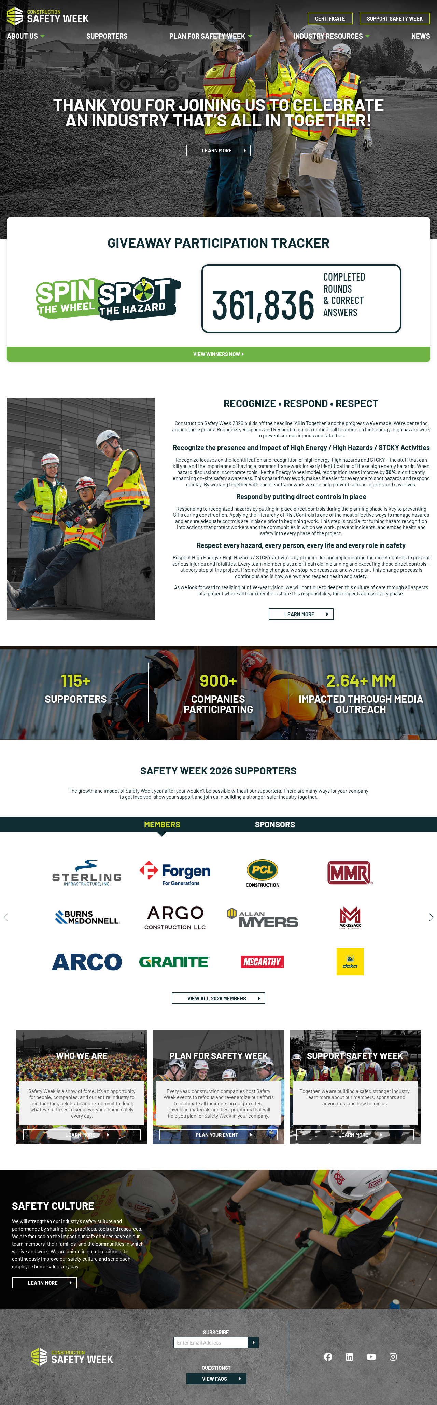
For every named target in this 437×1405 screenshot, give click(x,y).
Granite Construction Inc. (174, 961)
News (420, 36)
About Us (22, 36)
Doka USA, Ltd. (350, 961)
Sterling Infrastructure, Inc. (86, 873)
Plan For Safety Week (207, 36)
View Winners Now (217, 354)
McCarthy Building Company (262, 961)
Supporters (107, 36)
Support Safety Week (395, 18)
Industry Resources (328, 36)
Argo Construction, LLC (174, 917)
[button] (431, 917)
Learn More (217, 150)
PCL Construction (262, 873)
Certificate (330, 18)
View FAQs (215, 1379)
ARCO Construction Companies (86, 961)
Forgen (174, 873)
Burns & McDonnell (86, 917)
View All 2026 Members (217, 998)
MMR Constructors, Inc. (350, 873)
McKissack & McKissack (350, 917)
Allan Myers (262, 917)
